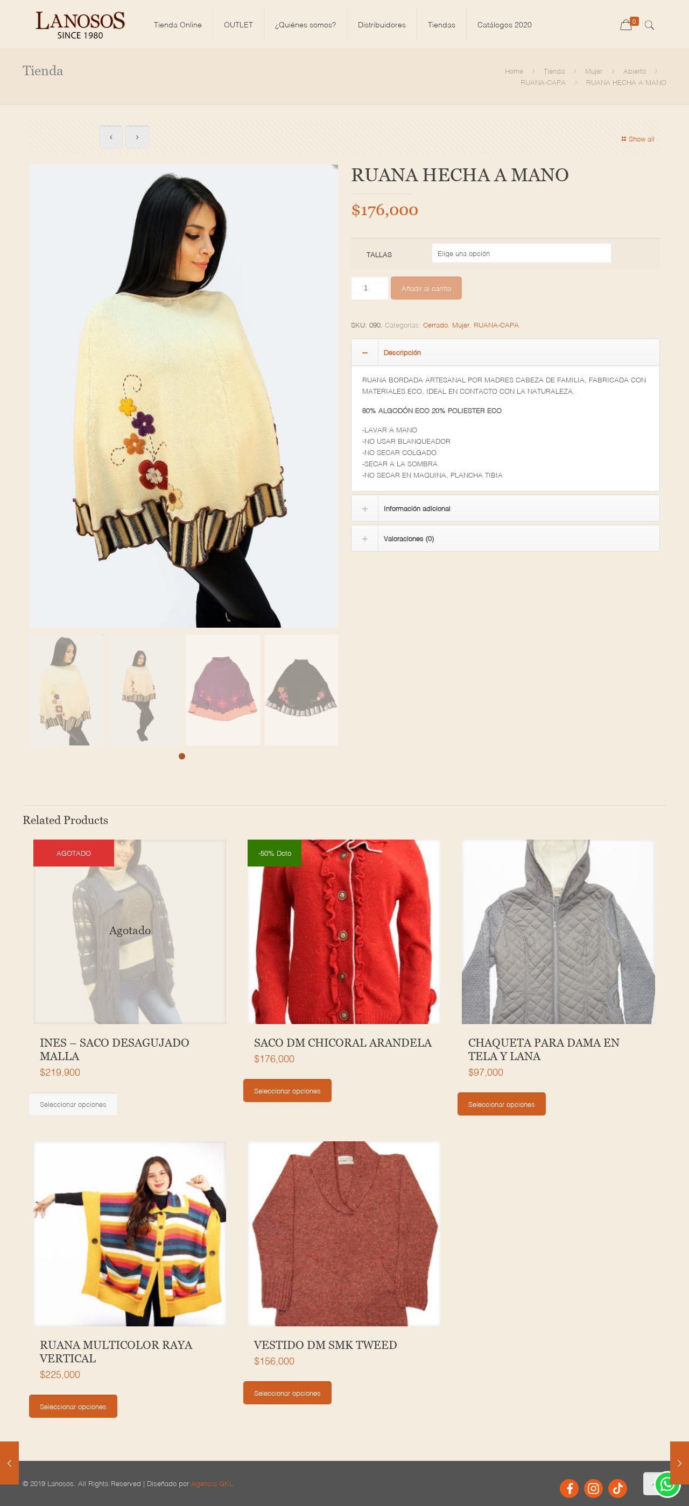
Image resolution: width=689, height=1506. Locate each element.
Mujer (593, 70)
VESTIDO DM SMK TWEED (325, 1345)
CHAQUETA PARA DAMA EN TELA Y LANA (544, 1049)
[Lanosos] (80, 24)
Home (514, 70)
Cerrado (435, 324)
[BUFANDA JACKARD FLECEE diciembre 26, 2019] (9, 1462)
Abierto (634, 70)
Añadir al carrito (426, 288)
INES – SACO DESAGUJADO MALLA (114, 1049)
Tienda (554, 70)
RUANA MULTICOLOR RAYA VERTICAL (116, 1352)
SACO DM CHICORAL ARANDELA (343, 1043)
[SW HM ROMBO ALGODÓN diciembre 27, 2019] (679, 1462)
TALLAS (379, 254)
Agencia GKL (212, 1483)
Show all (642, 138)
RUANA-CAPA (543, 82)
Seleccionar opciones (73, 1104)
